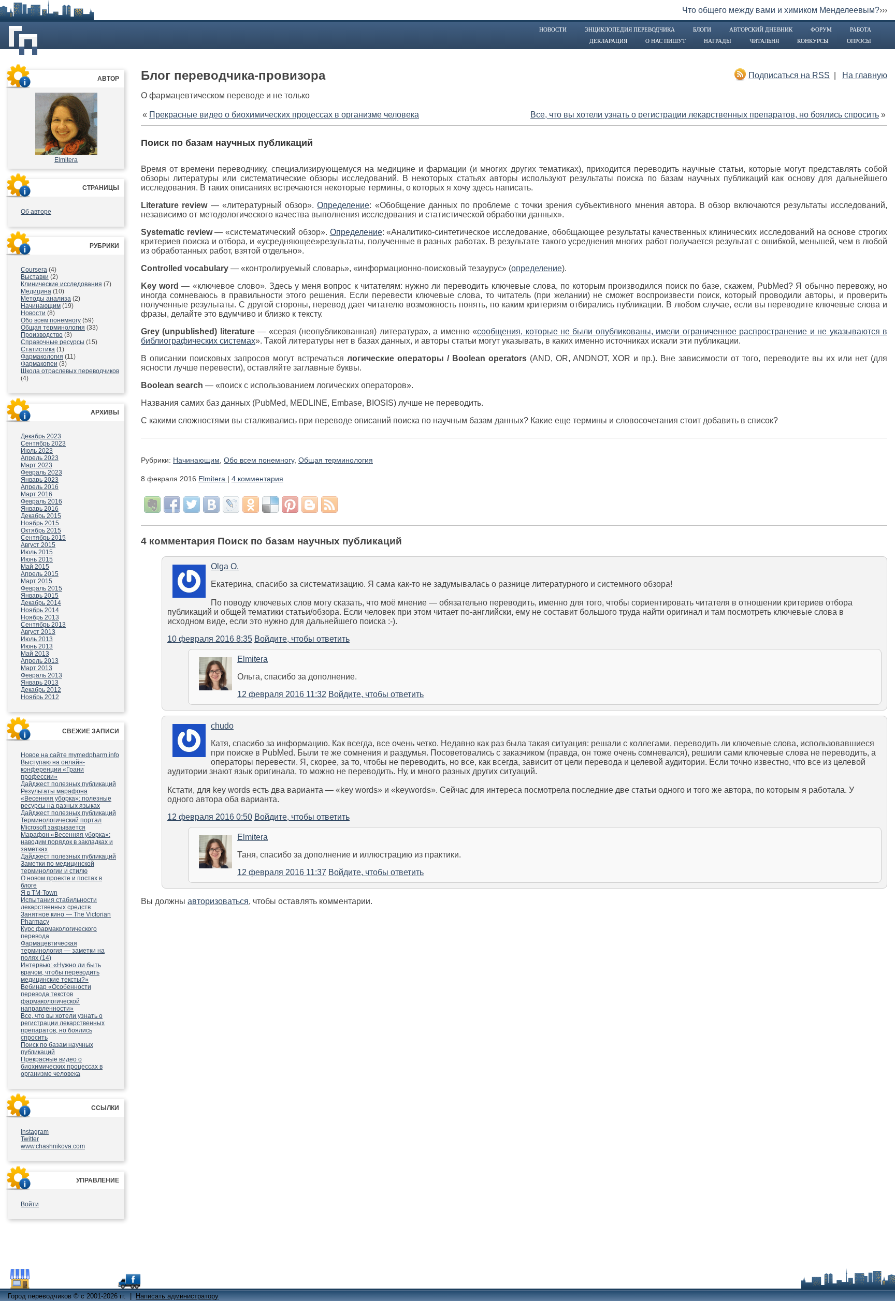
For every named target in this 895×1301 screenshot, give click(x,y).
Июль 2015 (37, 552)
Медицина (36, 291)
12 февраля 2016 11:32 (281, 694)
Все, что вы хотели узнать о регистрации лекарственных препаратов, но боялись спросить (63, 1026)
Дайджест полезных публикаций (68, 784)
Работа (860, 29)
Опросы (859, 41)
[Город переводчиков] (85, 1283)
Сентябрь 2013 (43, 624)
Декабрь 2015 (41, 516)
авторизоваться (218, 901)
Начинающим (41, 305)
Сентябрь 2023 (43, 443)
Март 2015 (36, 581)
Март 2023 (36, 465)
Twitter (30, 1139)
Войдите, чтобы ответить (302, 638)
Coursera (34, 269)
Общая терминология (53, 327)
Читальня (764, 41)
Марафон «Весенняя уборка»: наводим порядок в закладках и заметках (67, 842)
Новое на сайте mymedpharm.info (70, 755)
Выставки (35, 276)
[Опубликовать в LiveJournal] (231, 504)
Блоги (702, 29)
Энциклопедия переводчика (630, 29)
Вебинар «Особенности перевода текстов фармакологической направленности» (56, 997)
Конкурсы (813, 41)
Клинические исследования (61, 284)
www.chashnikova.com (53, 1146)
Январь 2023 (40, 479)
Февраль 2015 (41, 588)
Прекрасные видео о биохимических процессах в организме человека (62, 1066)
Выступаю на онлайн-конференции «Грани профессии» (53, 769)
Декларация (608, 41)
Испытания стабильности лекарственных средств (59, 903)
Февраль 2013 (41, 675)
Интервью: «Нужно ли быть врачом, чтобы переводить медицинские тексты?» (61, 972)
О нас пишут (665, 41)
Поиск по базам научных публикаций (227, 143)
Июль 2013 (37, 639)
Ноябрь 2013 (40, 617)
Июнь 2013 (37, 646)
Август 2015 (38, 545)
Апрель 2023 (40, 458)
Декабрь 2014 (41, 603)
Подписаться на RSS (789, 75)
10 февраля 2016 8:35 (209, 638)
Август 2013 (38, 631)
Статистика (38, 349)
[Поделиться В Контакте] (211, 504)
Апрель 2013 (40, 660)
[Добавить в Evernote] (152, 504)
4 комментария (257, 479)
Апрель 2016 (40, 487)
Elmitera (66, 160)
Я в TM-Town (39, 892)
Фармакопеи (39, 363)
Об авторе (36, 211)
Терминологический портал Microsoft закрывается (61, 824)
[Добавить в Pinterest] (290, 504)
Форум (821, 29)
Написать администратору (177, 1296)
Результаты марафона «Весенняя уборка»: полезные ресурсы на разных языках (66, 798)
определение (536, 268)
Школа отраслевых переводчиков (70, 371)
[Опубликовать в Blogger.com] (309, 504)
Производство (42, 334)
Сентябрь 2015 (43, 537)
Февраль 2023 (41, 472)
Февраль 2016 (41, 501)
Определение (343, 205)
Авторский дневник (760, 29)
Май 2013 (35, 653)
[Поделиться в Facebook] (172, 504)
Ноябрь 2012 (40, 697)
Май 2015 (35, 566)
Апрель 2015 (40, 574)
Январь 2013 (40, 682)
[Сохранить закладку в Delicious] (270, 504)
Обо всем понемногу (51, 320)
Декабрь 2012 (41, 689)
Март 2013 (36, 668)
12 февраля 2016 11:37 (281, 872)
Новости (553, 29)
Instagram (35, 1131)
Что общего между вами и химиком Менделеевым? (780, 10)
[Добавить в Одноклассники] (250, 504)
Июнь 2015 (37, 559)
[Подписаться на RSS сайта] (329, 504)
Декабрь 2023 (41, 436)
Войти (30, 1204)
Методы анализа (46, 298)
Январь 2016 (40, 508)
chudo (222, 725)
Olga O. (225, 566)
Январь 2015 (40, 595)
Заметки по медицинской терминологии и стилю (57, 867)
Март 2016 (36, 494)
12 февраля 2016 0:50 (209, 816)
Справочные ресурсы (52, 342)
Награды (717, 41)
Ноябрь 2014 (40, 610)
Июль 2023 (37, 450)
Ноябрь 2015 (40, 523)
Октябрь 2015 (41, 530)
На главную (864, 75)
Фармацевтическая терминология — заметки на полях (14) (63, 951)
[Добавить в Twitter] (191, 504)
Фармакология (42, 356)
